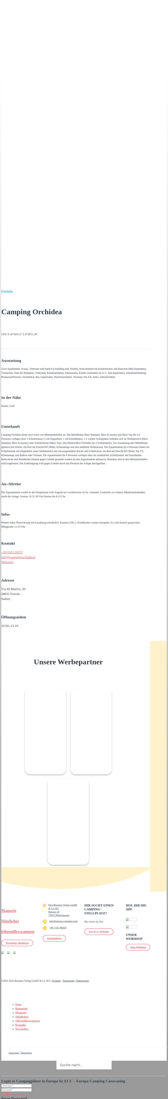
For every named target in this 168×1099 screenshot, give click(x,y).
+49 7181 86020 (57, 927)
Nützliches (10, 921)
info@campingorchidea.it (18, 557)
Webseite (7, 562)
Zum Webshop (138, 947)
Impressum (68, 980)
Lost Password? (17, 1094)
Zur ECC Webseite (99, 931)
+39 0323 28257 (12, 552)
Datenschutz (82, 980)
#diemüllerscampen (17, 931)
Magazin (8, 910)
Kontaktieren (54, 938)
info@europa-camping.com (63, 921)
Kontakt (56, 980)
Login (6, 1093)
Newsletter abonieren (17, 943)
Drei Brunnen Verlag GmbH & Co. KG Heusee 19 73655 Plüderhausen (62, 910)
